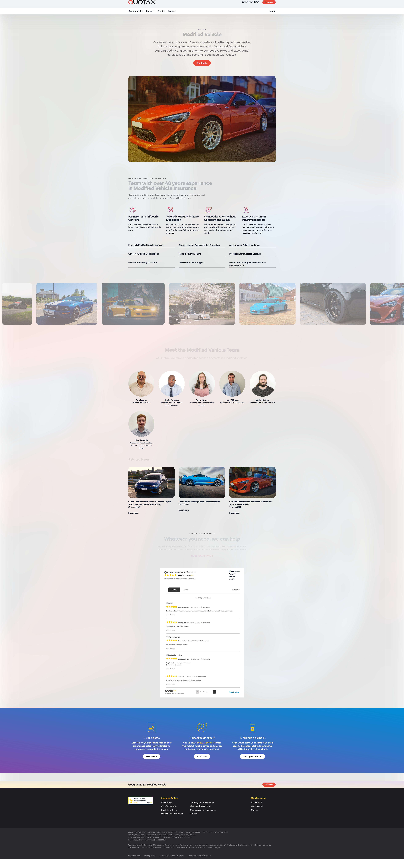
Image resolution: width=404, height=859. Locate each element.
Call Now (202, 756)
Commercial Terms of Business (171, 856)
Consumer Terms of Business (199, 856)
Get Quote (269, 6)
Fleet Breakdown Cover (200, 806)
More (170, 15)
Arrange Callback (252, 756)
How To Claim (257, 806)
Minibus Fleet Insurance (172, 814)
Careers (193, 814)
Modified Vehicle (168, 806)
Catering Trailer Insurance (202, 802)
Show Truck (166, 802)
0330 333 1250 (250, 6)
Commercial (134, 15)
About (272, 15)
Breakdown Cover (169, 810)
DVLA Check (256, 802)
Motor (149, 15)
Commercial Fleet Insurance (203, 810)
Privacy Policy (149, 856)
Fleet (160, 15)
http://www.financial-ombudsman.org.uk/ (204, 847)
